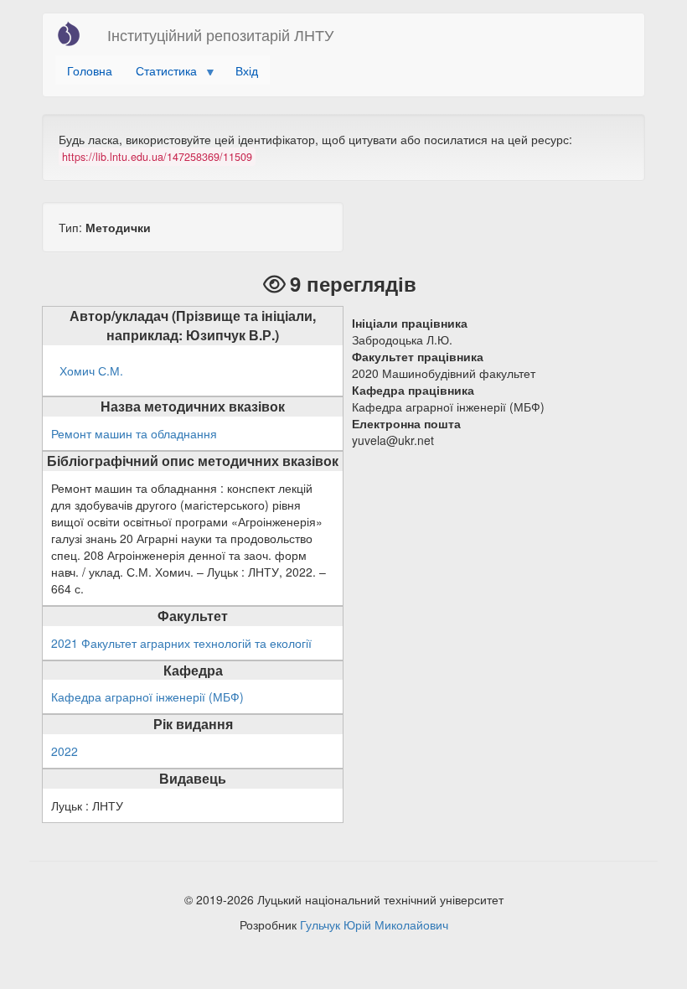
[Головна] (75, 33)
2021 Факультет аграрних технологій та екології (181, 642)
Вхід (246, 70)
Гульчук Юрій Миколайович (374, 924)
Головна (89, 70)
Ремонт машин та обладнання (134, 433)
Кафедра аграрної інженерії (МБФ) (147, 696)
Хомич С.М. (91, 370)
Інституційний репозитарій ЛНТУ (220, 34)
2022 (64, 751)
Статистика (160, 73)
